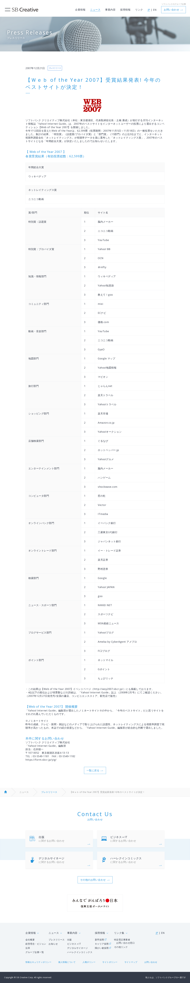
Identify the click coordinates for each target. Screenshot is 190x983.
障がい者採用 (102, 948)
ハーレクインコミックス (126, 860)
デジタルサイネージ (51, 860)
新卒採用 (99, 939)
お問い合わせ (171, 9)
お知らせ (53, 943)
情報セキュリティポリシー (38, 962)
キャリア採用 (102, 943)
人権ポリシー (88, 962)
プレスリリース (49, 792)
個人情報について (67, 962)
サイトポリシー (110, 962)
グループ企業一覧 (34, 952)
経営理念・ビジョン (35, 943)
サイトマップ (130, 962)
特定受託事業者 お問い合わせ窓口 (124, 941)
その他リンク (121, 947)
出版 (51, 838)
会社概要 (30, 939)
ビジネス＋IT (123, 838)
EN (154, 9)
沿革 (27, 948)
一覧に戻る (93, 770)
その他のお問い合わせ (93, 879)
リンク (139, 9)
